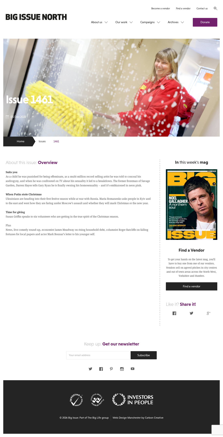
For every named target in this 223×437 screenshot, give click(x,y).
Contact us (202, 8)
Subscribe (143, 355)
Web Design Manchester (127, 417)
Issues (42, 141)
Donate (205, 22)
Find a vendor (183, 8)
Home (20, 141)
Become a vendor (160, 8)
